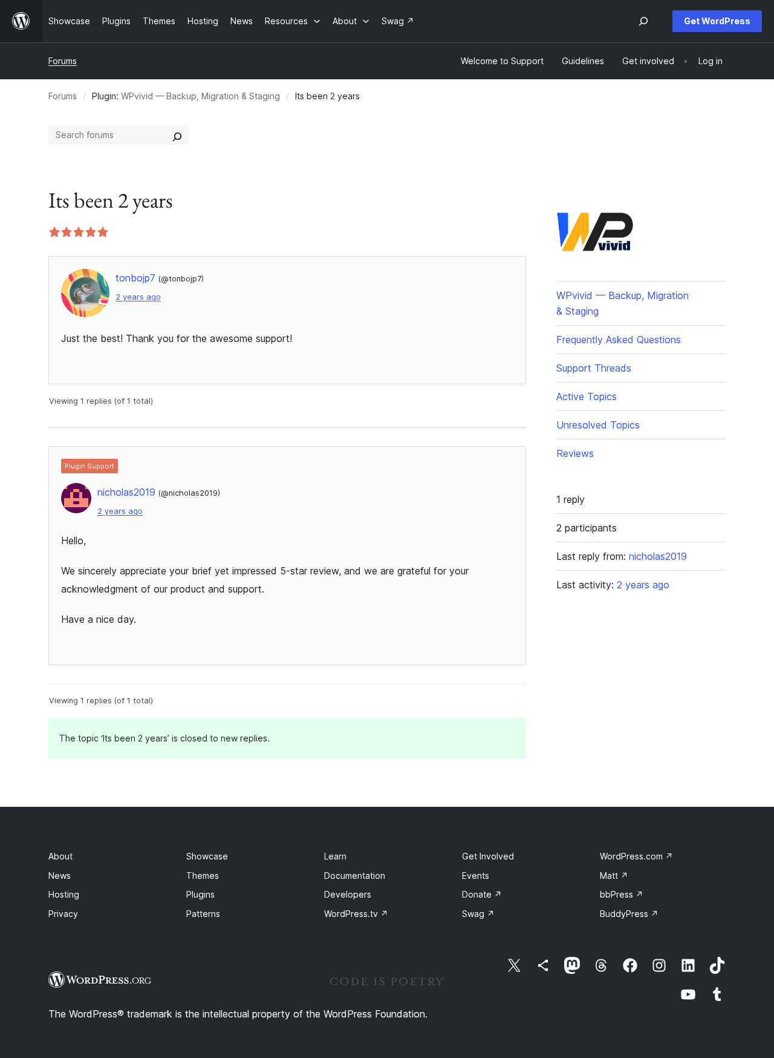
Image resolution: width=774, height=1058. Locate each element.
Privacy (63, 913)
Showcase (207, 856)
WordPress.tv (356, 913)
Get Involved (488, 856)
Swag (478, 913)
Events (475, 875)
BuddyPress (629, 913)
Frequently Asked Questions (618, 340)
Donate (482, 894)
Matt (614, 875)
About (60, 856)
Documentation (354, 875)
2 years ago (138, 296)
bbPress (621, 894)
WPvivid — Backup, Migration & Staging (200, 96)
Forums (62, 61)
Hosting (63, 894)
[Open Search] (643, 21)
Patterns (203, 913)
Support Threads (593, 368)
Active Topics (586, 396)
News (59, 875)
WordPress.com (636, 856)
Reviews (575, 453)
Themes (202, 875)
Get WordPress (717, 21)
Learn (335, 856)
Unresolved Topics (598, 425)
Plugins (200, 894)
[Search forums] (177, 135)
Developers (347, 894)
